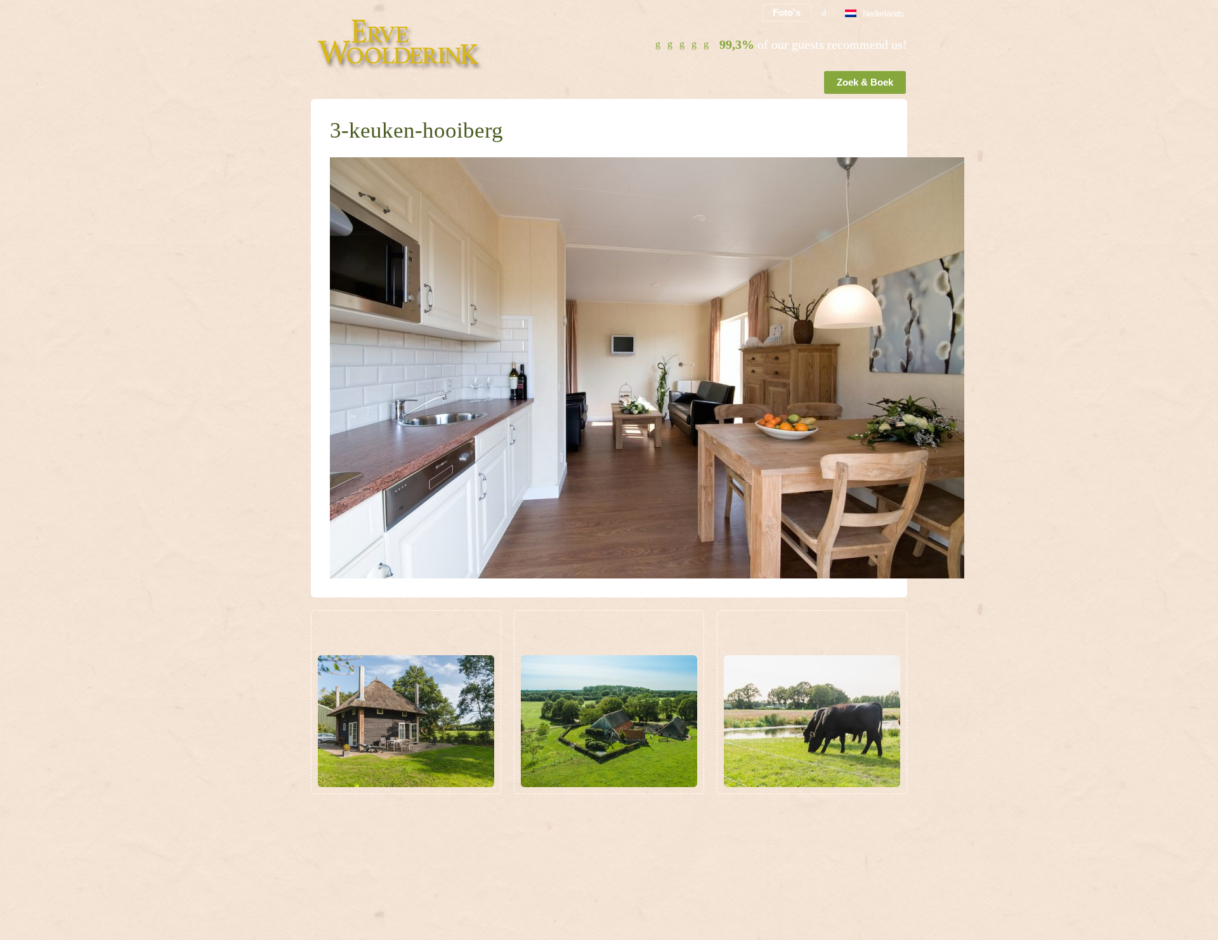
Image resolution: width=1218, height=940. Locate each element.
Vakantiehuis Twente (555, 842)
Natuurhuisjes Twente (557, 899)
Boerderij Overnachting (763, 861)
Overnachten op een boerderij (777, 842)
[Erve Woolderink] (314, 85)
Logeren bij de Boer (756, 880)
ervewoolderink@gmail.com (396, 899)
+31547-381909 (382, 861)
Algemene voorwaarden (359, 918)
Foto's (787, 12)
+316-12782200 (379, 880)
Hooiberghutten (545, 880)
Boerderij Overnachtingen (768, 899)
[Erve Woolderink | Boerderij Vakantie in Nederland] (410, 42)
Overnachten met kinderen (567, 861)
